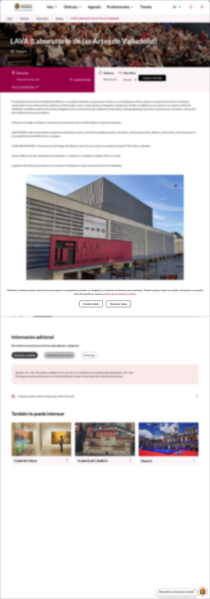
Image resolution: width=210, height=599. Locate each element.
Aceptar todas (91, 303)
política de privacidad (114, 293)
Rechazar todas (118, 303)
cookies (132, 293)
